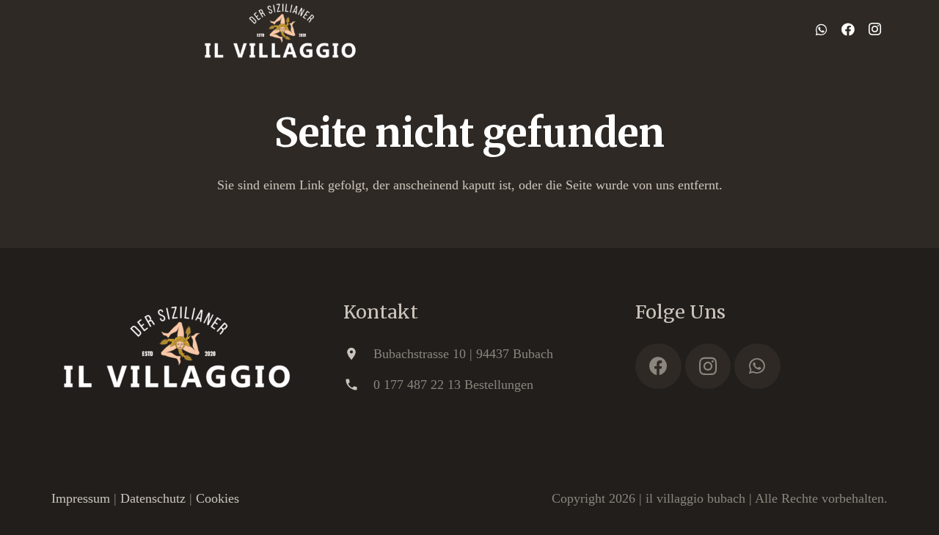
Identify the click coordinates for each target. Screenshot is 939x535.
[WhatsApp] (821, 29)
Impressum (80, 498)
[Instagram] (874, 29)
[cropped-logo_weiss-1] (280, 29)
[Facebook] (848, 29)
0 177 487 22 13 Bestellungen (453, 384)
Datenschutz (153, 498)
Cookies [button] (217, 498)
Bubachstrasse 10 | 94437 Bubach (463, 353)
